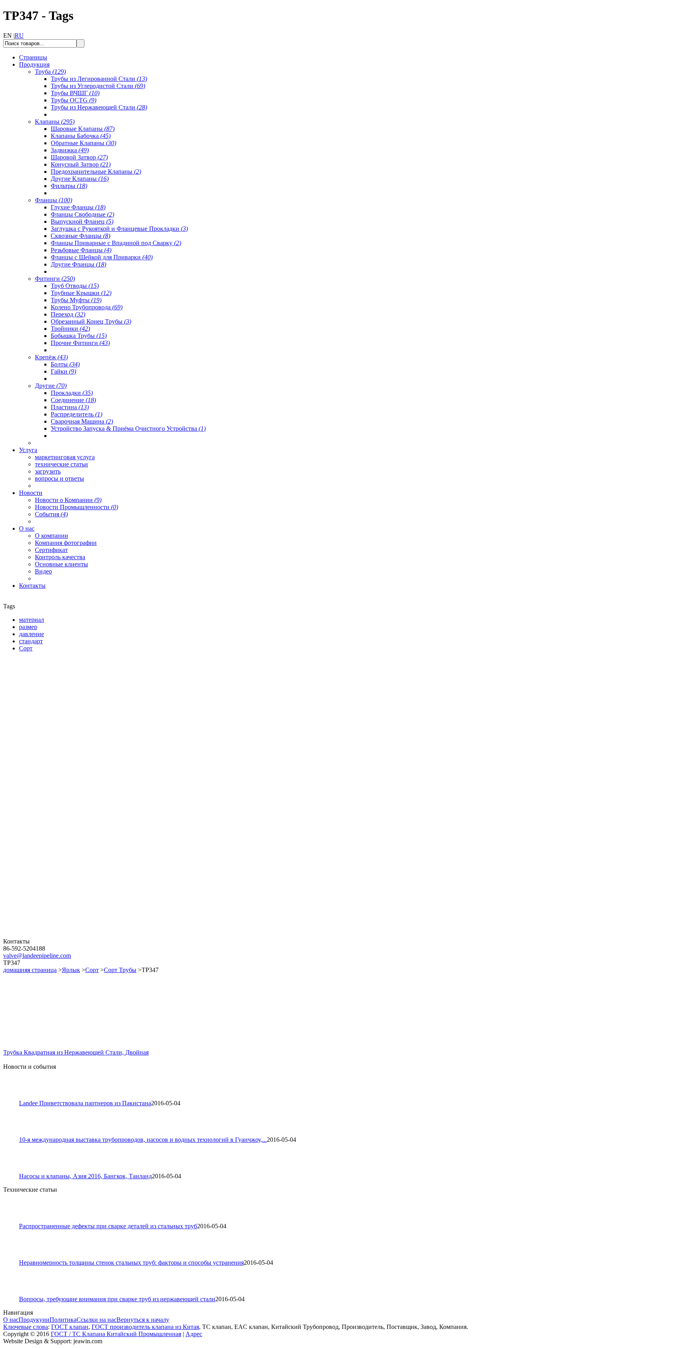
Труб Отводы (75, 285)
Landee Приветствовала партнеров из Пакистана (85, 1103)
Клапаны (55, 121)
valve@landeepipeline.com (37, 955)
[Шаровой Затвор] (50, 842)
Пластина (70, 407)
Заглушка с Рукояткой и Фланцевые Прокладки (119, 228)
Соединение (73, 400)
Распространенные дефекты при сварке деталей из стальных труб (108, 1226)
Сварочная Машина (82, 421)
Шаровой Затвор (79, 157)
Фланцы (53, 200)
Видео (43, 571)
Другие (51, 385)
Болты (65, 364)
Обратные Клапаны (83, 143)
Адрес (194, 1334)
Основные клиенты (61, 564)
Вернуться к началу (143, 1319)
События (51, 514)
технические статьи (61, 464)
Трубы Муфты (76, 300)
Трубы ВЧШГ (75, 93)
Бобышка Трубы (79, 335)
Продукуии (34, 1319)
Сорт (92, 969)
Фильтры (69, 185)
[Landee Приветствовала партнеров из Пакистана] (14, 1097)
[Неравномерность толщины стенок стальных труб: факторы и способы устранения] (14, 1257)
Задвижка (70, 150)
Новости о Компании (68, 500)
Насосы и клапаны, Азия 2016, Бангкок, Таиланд (85, 1176)
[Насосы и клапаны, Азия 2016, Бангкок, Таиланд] (14, 1170)
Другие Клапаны (80, 178)
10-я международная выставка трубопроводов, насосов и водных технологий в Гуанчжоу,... (143, 1139)
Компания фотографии (66, 542)
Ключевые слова (25, 1326)
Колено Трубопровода (86, 307)
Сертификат (51, 549)
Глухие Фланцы (78, 207)
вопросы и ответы (59, 478)
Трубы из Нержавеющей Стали (99, 107)
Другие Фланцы (78, 264)
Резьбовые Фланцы (81, 250)
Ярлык (71, 969)
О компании (51, 535)
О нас (11, 1319)
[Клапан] (50, 749)
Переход (68, 314)
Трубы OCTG (73, 100)
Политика (63, 1319)
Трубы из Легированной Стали (99, 78)
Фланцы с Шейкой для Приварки (102, 257)
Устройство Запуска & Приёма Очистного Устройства (128, 428)
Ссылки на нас (97, 1319)
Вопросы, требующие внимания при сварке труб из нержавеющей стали (117, 1299)
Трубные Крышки (81, 293)
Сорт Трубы (120, 969)
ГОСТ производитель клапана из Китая (145, 1326)
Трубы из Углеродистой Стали (98, 85)
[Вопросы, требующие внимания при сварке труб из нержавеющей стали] (14, 1293)
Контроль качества (60, 557)
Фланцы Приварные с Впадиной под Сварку (116, 243)
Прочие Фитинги (80, 342)
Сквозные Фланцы (80, 235)
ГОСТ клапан (69, 1326)
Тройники (70, 328)
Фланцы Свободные (82, 214)
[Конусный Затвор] (50, 935)
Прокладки (72, 392)
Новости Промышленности (76, 507)
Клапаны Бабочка (81, 135)
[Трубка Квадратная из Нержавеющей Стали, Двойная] (31, 1046)
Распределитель (76, 414)
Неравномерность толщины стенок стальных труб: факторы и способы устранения (131, 1262)
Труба (50, 71)
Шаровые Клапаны (83, 128)
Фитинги (55, 278)
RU (19, 35)
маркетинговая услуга (65, 457)
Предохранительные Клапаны (96, 171)
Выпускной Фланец (82, 221)
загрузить (48, 471)
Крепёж (51, 357)
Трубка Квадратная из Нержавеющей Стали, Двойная (76, 1052)
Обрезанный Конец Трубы (91, 321)
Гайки (63, 371)
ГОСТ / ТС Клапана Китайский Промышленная (116, 1334)
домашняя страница (30, 969)
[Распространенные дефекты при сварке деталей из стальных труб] (14, 1220)
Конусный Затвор (81, 164)
